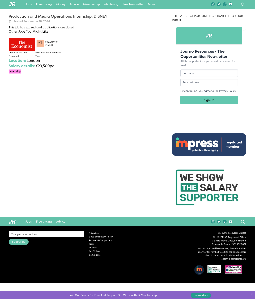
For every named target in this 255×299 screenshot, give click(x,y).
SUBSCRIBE (18, 242)
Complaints (94, 254)
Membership (91, 4)
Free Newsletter (133, 4)
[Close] (252, 294)
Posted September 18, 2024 (31, 21)
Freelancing (44, 4)
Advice (74, 4)
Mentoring (111, 4)
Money (60, 4)
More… (152, 4)
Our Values (94, 251)
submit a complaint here (234, 258)
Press (91, 243)
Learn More (200, 295)
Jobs (29, 4)
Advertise (94, 233)
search (236, 4)
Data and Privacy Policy (101, 236)
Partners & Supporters (100, 240)
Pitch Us (93, 247)
